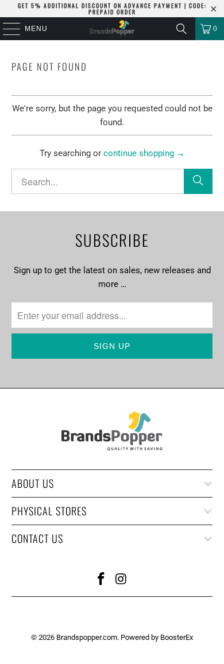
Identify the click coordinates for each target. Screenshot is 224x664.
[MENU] (6, 28)
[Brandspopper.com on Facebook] (101, 580)
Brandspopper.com (86, 637)
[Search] (181, 28)
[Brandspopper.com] (112, 28)
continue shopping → (144, 153)
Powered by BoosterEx (157, 637)
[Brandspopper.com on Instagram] (121, 580)
